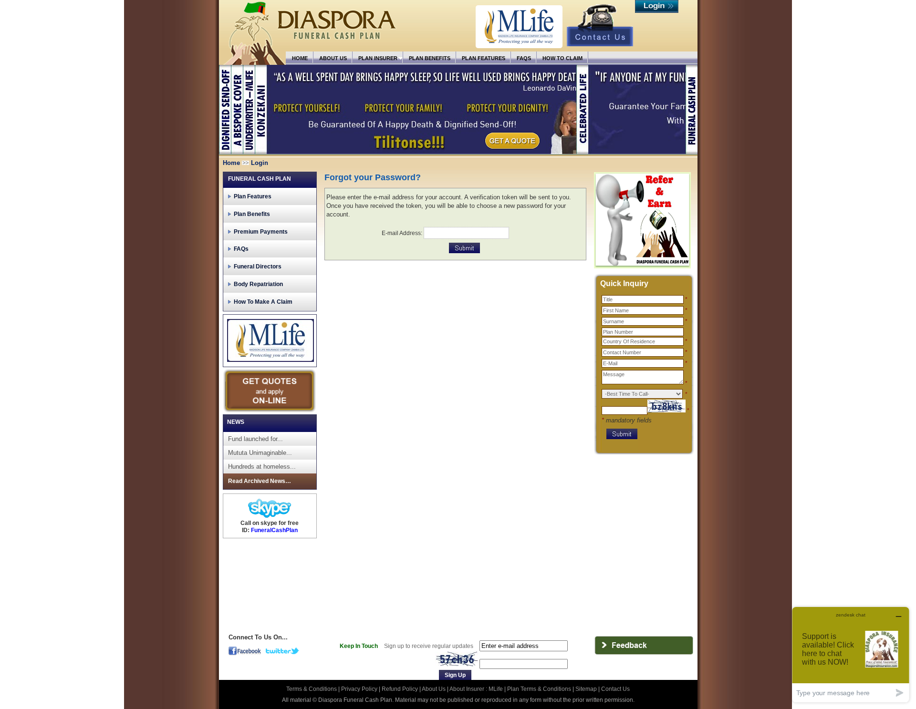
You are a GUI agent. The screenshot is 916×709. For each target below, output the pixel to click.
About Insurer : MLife (476, 689)
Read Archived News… (259, 481)
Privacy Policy (360, 689)
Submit (464, 248)
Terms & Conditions (312, 689)
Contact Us (615, 689)
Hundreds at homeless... (262, 466)
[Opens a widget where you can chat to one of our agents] (851, 654)
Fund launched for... (255, 438)
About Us (434, 689)
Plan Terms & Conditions (539, 689)
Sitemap (586, 689)
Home (231, 162)
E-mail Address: (402, 233)
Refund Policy (400, 689)
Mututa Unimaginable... (260, 452)
